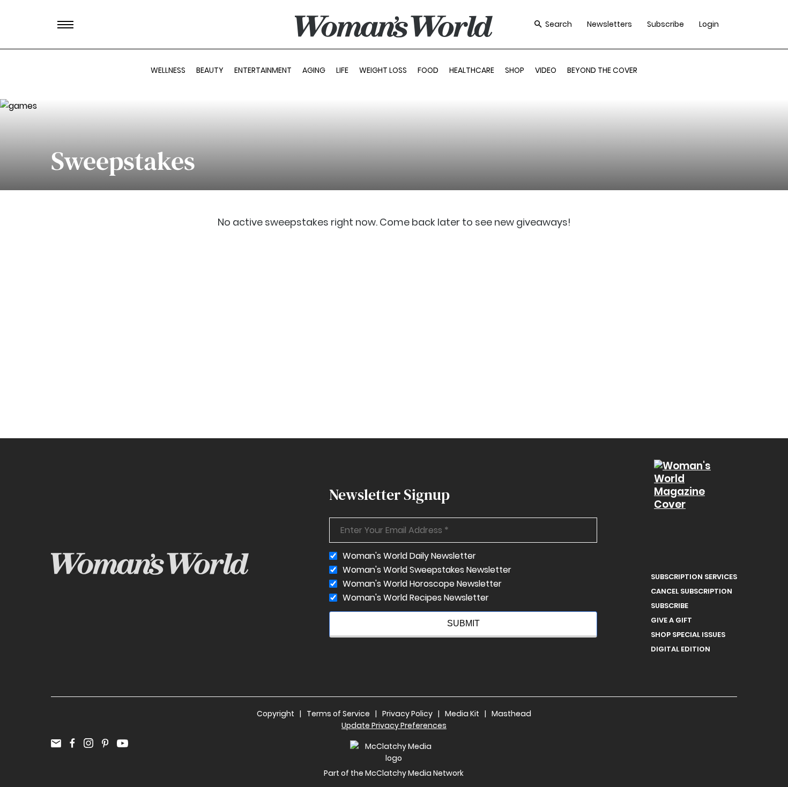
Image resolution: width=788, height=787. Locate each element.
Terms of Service (338, 713)
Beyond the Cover (602, 70)
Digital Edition (680, 649)
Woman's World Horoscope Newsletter (422, 584)
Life (342, 70)
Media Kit (462, 713)
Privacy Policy (407, 713)
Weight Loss (383, 70)
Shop (514, 70)
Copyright (275, 713)
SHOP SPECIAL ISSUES (688, 634)
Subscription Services (694, 577)
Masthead (511, 713)
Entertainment (263, 70)
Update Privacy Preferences (394, 725)
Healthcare (471, 70)
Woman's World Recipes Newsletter (416, 598)
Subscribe (665, 24)
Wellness (168, 70)
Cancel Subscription (691, 591)
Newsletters (609, 24)
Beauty (210, 70)
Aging (313, 70)
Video (545, 70)
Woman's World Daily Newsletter (409, 556)
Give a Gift (671, 620)
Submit (463, 623)
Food (428, 70)
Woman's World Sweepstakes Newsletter (427, 570)
